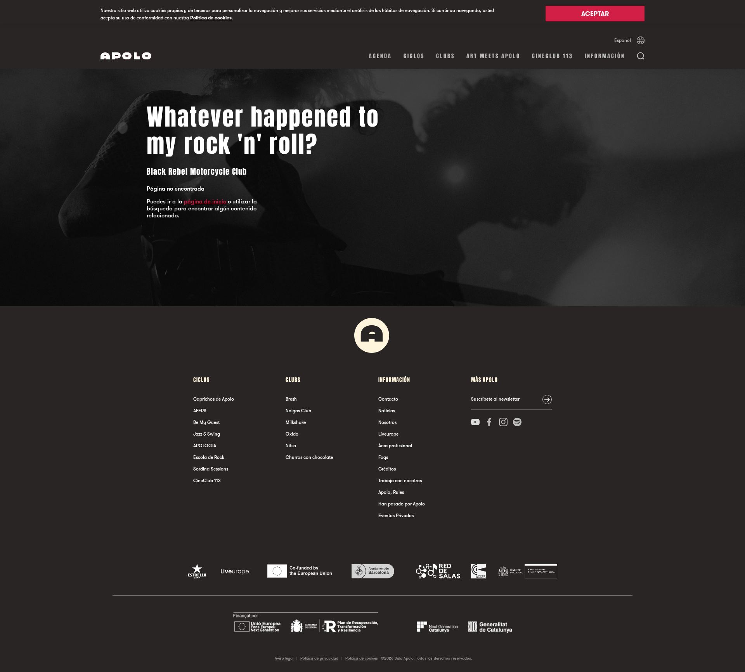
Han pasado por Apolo (401, 504)
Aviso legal (284, 658)
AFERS (199, 410)
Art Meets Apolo (493, 56)
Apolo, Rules (391, 492)
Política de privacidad (319, 658)
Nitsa (291, 445)
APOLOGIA (204, 445)
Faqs (383, 457)
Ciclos (414, 56)
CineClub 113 (552, 56)
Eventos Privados (396, 515)
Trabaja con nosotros (400, 480)
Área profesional (395, 445)
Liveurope (388, 434)
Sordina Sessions (210, 469)
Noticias (386, 410)
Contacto (388, 399)
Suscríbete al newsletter (495, 399)
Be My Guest (206, 422)
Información (605, 56)
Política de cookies (211, 18)
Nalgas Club (298, 410)
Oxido (292, 434)
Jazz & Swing (206, 434)
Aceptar (595, 14)
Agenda (380, 56)
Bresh (291, 399)
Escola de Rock (208, 457)
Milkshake (296, 422)
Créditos (387, 469)
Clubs (445, 56)
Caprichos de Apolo (213, 399)
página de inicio (205, 201)
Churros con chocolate (309, 457)
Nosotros (387, 422)
